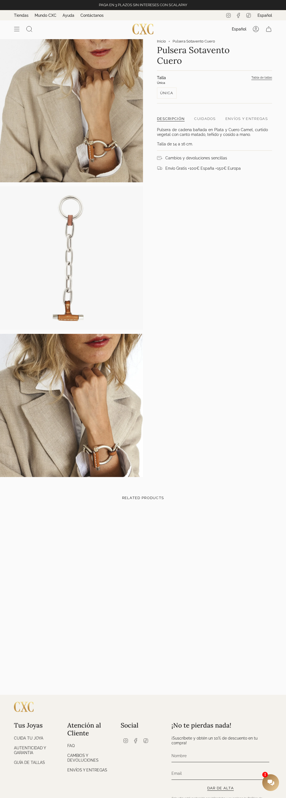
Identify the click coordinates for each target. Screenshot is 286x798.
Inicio (161, 41)
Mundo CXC (45, 15)
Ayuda (68, 15)
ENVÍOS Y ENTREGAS (87, 770)
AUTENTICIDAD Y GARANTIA (30, 750)
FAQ (71, 745)
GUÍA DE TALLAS (29, 762)
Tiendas (21, 15)
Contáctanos (92, 15)
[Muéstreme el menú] (16, 29)
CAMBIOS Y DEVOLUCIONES (83, 757)
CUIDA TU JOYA (28, 738)
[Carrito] (268, 29)
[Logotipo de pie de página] (24, 707)
